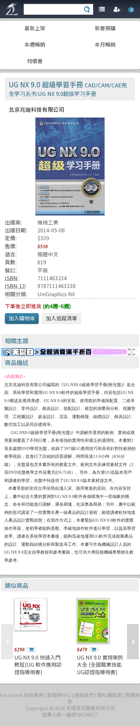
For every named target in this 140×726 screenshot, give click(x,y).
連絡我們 (84, 694)
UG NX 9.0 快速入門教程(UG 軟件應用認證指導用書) (38, 664)
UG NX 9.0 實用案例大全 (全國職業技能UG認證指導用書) (100, 664)
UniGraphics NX (56, 294)
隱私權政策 (109, 694)
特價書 (35, 61)
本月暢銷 (105, 44)
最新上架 (34, 28)
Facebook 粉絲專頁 (21, 694)
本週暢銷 (34, 44)
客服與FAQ (59, 694)
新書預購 (105, 28)
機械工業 (47, 222)
